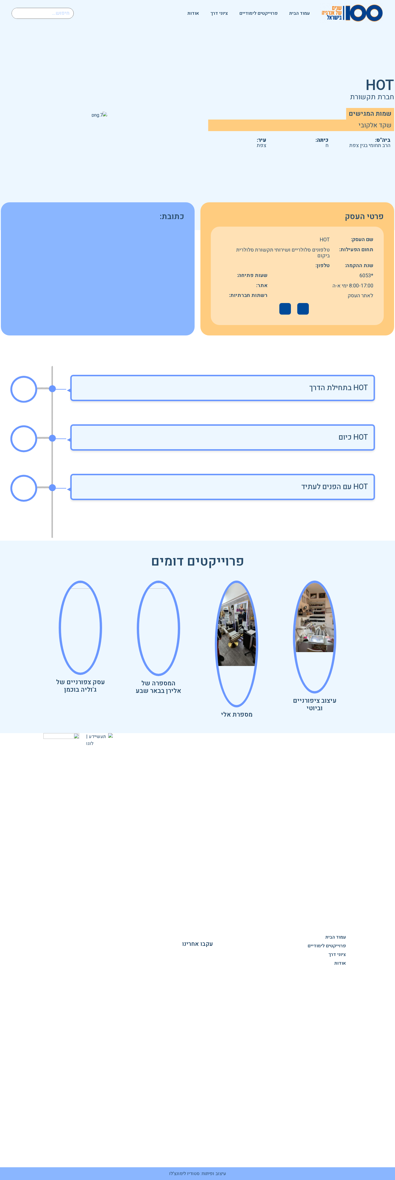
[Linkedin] (183, 954)
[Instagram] (197, 954)
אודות (193, 13)
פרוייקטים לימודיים (258, 13)
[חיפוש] (17, 13)
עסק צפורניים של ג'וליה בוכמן (80, 686)
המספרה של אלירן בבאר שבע (158, 687)
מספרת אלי (236, 714)
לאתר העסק (360, 296)
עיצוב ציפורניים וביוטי (315, 704)
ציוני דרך (219, 13)
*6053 (366, 276)
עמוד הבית (299, 13)
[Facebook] (212, 954)
